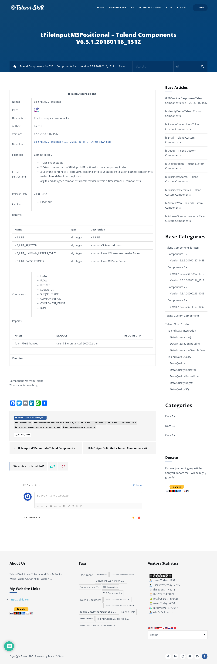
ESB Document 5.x (110, 587)
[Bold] (37, 506)
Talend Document (150, 7)
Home (100, 7)
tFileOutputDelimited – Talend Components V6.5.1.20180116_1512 (129, 448)
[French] (155, 628)
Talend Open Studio (121, 7)
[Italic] (42, 506)
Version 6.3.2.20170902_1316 (187, 274)
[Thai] (172, 628)
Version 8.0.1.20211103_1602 (187, 307)
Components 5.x (177, 254)
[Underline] (46, 506)
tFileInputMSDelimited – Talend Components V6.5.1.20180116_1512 (60, 448)
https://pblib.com (20, 599)
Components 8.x (177, 300)
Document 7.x (101, 574)
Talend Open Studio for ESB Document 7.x (97, 625)
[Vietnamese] (175, 628)
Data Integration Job (182, 337)
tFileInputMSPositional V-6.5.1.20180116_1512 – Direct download (72, 141)
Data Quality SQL (180, 389)
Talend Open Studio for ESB (113, 619)
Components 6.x (66, 66)
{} (77, 505)
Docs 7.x (170, 435)
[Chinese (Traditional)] (149, 628)
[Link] (73, 506)
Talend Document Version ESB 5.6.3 (119, 605)
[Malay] (166, 628)
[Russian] (169, 628)
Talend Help (128, 612)
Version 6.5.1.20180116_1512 (97, 66)
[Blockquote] (64, 506)
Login (200, 7)
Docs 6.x (170, 426)
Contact (182, 7)
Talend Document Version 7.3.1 (117, 599)
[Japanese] (163, 628)
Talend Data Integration (182, 330)
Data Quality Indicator (183, 370)
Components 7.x (177, 287)
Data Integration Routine (185, 343)
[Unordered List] (60, 506)
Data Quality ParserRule (184, 376)
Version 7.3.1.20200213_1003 (187, 293)
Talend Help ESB (86, 618)
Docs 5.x (170, 416)
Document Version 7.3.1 (90, 587)
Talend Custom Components (182, 315)
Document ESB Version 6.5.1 (111, 580)
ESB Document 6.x (112, 593)
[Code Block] (69, 506)
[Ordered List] (55, 506)
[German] (157, 628)
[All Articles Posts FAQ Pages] (169, 66)
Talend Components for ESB (36, 66)
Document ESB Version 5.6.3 (122, 574)
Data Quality (177, 363)
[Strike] (51, 506)
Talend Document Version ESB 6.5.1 (99, 611)
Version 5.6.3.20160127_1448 (187, 260)
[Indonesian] (160, 628)
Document (86, 575)
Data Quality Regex (181, 383)
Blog (169, 7)
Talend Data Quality (179, 357)
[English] (152, 628)
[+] (82, 505)
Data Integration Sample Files (187, 350)
